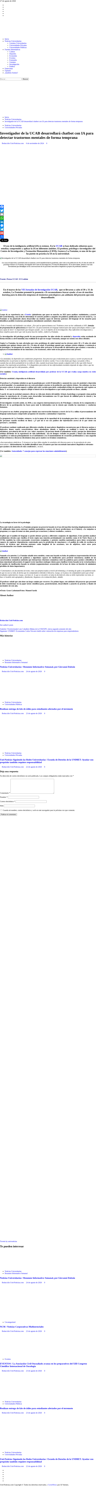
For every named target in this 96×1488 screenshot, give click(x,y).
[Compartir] (48, 237)
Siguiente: (39, 631)
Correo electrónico (7, 801)
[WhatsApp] (48, 218)
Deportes (12, 54)
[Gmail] (48, 233)
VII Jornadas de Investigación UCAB (39, 289)
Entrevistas (9, 69)
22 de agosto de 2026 (34, 767)
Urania (28, 315)
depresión (76, 336)
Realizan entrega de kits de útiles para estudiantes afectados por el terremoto (36, 709)
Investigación (14, 64)
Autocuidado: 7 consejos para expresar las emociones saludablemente (38, 451)
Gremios (12, 62)
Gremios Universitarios (17, 43)
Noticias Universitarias (13, 41)
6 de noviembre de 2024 (35, 143)
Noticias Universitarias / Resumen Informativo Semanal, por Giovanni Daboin (37, 667)
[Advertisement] (48, 97)
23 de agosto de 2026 (34, 713)
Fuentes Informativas (12, 50)
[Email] (48, 214)
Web (1, 806)
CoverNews (52, 1485)
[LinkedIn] (48, 222)
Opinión (8, 71)
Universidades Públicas (18, 47)
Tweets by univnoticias (8, 1241)
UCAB (59, 246)
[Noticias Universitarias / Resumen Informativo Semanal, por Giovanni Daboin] (17, 656)
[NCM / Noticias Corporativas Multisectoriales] (17, 1318)
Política (12, 66)
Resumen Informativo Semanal (16, 662)
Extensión (13, 60)
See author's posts (6, 625)
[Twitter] (48, 210)
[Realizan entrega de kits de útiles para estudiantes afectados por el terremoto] (17, 698)
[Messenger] (48, 225)
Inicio (7, 39)
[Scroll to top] (0, 1487)
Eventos (12, 58)
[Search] (0, 77)
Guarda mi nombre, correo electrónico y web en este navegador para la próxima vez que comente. (39, 810)
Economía (13, 56)
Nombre (3, 797)
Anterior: (35, 629)
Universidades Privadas (18, 45)
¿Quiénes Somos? (11, 73)
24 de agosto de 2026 (34, 671)
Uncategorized (10, 1322)
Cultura (12, 52)
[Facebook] (48, 207)
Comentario (5, 793)
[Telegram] (48, 229)
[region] (48, 898)
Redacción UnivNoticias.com (13, 143)
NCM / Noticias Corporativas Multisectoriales (22, 1326)
